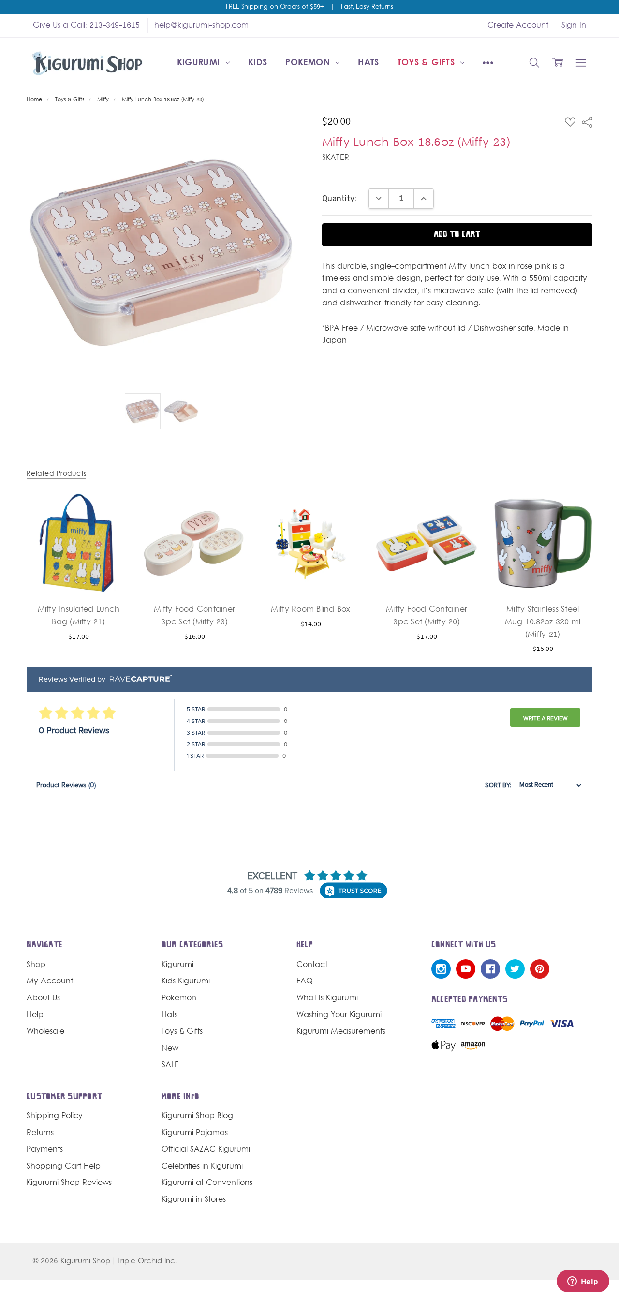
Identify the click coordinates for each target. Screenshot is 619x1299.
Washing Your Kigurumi (339, 1015)
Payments (45, 1149)
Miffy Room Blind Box (311, 610)
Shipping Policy (55, 1116)
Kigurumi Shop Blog (197, 1116)
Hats (368, 63)
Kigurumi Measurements (340, 1031)
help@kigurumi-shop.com (201, 25)
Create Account (517, 25)
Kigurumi (200, 63)
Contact (311, 965)
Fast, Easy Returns (367, 7)
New (170, 1048)
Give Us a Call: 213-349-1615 (86, 25)
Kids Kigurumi (186, 981)
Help (35, 1015)
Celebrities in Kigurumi (202, 1166)
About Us (43, 998)
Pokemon (309, 63)
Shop (36, 965)
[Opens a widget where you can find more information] (582, 1282)
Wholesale (45, 1031)
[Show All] (487, 63)
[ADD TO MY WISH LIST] (111, 526)
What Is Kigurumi (327, 998)
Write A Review (545, 718)
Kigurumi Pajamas (195, 1133)
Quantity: (339, 198)
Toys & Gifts (428, 63)
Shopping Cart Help (64, 1166)
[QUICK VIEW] (111, 510)
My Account (50, 981)
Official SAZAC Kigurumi (206, 1149)
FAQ (304, 981)
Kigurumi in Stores (194, 1200)
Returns (40, 1133)
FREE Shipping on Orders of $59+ (275, 7)
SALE (170, 1065)
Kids (257, 63)
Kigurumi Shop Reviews (69, 1183)
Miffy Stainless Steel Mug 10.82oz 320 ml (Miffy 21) (543, 622)
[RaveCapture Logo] (138, 679)
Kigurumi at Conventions (207, 1183)
